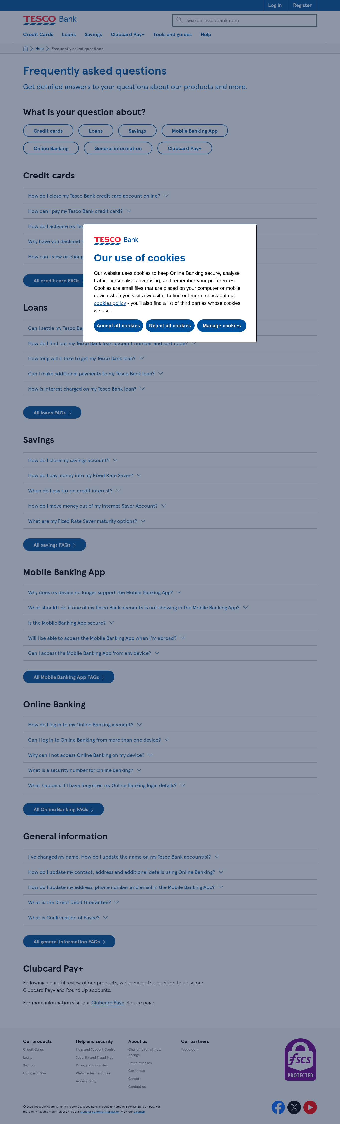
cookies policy (110, 302)
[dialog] (170, 283)
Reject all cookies (170, 325)
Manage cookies (222, 325)
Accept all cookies (118, 325)
